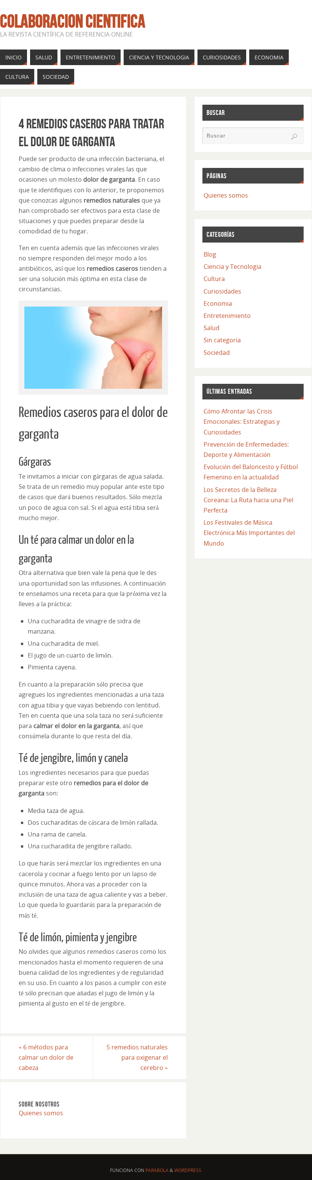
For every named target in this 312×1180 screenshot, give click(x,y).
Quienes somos (41, 1113)
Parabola (157, 1170)
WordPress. (188, 1170)
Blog (210, 254)
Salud (212, 328)
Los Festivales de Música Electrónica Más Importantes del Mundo (249, 532)
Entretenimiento (227, 315)
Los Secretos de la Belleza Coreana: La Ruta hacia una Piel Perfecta (248, 499)
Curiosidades (222, 291)
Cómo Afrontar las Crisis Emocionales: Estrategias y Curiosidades (242, 421)
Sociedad (217, 352)
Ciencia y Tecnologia (232, 266)
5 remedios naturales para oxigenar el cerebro (137, 1057)
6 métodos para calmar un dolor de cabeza (46, 1057)
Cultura (214, 279)
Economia (218, 303)
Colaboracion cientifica (72, 21)
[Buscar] (294, 137)
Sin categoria (222, 340)
